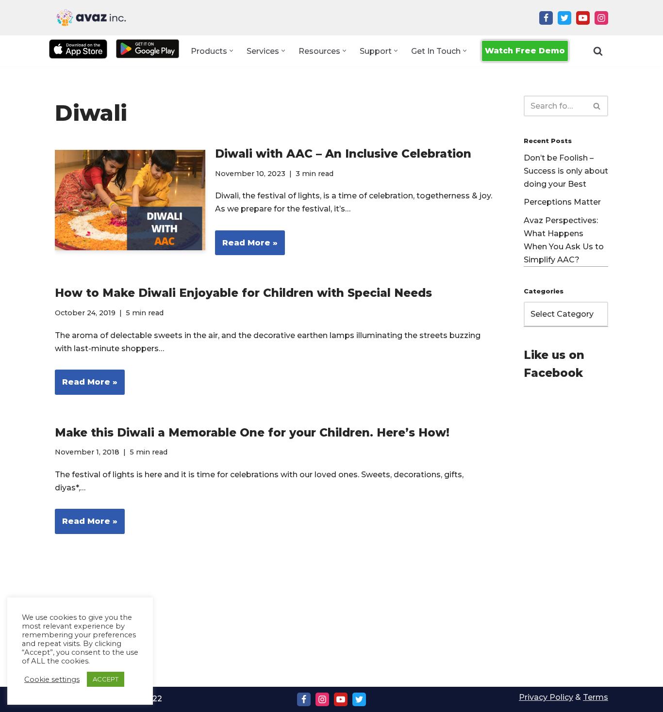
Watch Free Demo (525, 50)
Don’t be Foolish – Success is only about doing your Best (566, 171)
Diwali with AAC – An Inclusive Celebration (343, 154)
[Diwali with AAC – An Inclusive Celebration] (130, 200)
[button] (231, 50)
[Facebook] (546, 18)
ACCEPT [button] (105, 679)
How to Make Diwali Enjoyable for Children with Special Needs (243, 293)
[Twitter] (564, 18)
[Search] (598, 51)
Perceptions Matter (562, 202)
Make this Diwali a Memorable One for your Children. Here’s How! (252, 432)
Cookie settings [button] (52, 679)
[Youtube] (583, 18)
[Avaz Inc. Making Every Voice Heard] (91, 18)
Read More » (246, 247)
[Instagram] (601, 18)
